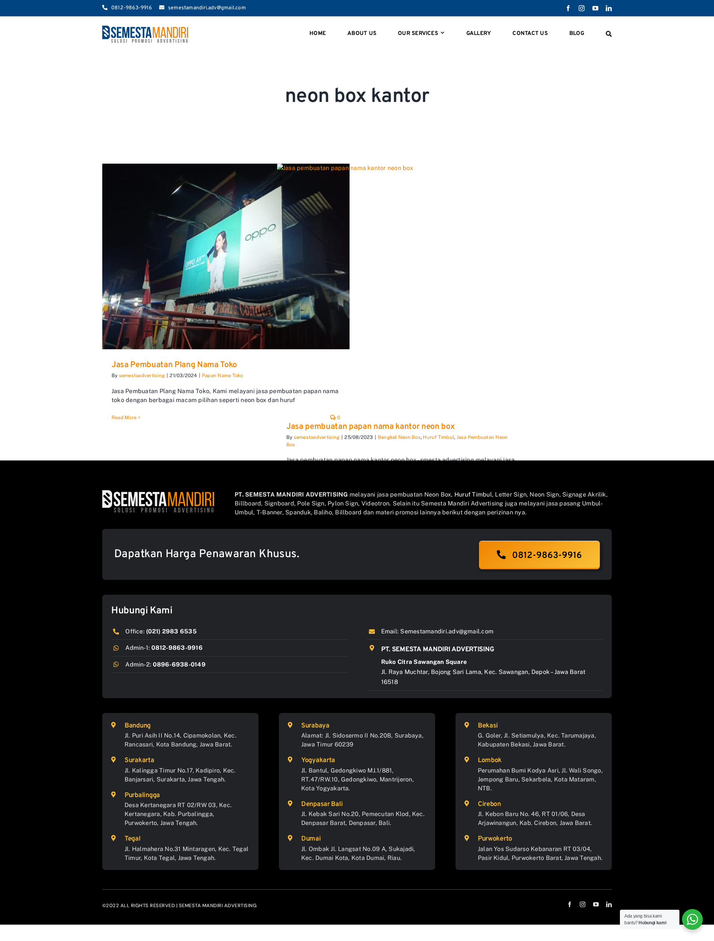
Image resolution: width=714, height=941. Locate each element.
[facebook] (568, 8)
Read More (124, 417)
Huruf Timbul (438, 437)
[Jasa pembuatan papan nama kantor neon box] (400, 287)
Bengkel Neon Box (399, 437)
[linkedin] (609, 8)
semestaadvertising (142, 375)
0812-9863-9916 (176, 647)
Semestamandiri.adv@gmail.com (446, 631)
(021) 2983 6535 (171, 631)
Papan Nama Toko (222, 375)
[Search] (609, 34)
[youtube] (595, 8)
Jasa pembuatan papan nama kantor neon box (370, 427)
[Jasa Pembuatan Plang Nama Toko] (226, 256)
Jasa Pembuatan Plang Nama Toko (174, 365)
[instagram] (582, 8)
